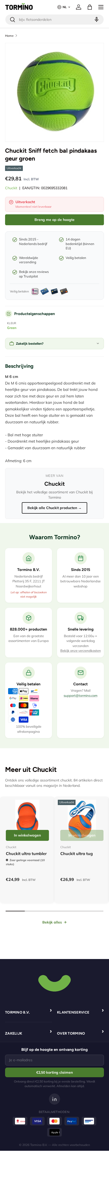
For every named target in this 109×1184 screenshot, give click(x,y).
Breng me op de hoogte (54, 219)
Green (11, 328)
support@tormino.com (80, 695)
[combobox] (54, 19)
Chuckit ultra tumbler (26, 853)
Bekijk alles (52, 922)
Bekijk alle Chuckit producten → (54, 508)
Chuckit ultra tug (76, 853)
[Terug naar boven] (54, 982)
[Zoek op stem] (95, 19)
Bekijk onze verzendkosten (80, 651)
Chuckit (11, 188)
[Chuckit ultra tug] (82, 819)
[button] (89, 7)
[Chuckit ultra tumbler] (27, 819)
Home (9, 36)
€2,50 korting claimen (54, 1072)
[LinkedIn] (54, 1099)
